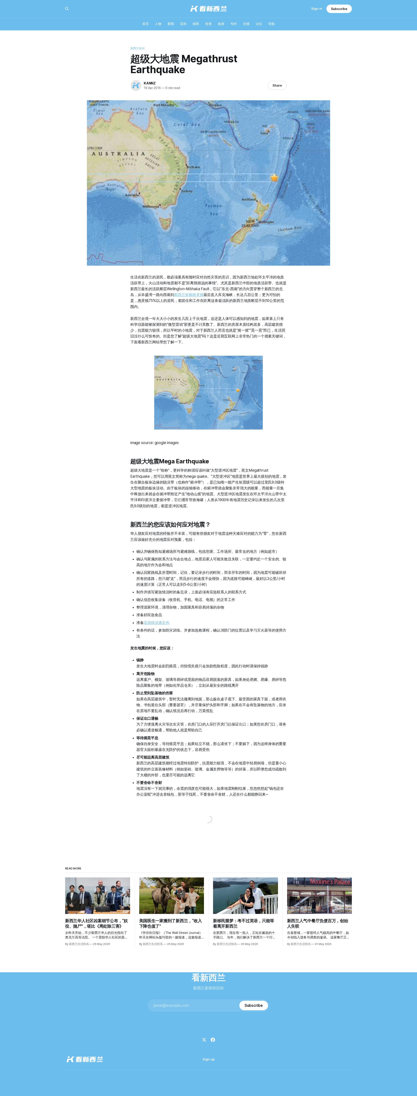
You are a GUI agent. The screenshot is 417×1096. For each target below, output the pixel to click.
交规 (246, 24)
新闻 (170, 24)
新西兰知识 (137, 48)
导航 (271, 24)
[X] (204, 1040)
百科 (183, 24)
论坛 (259, 24)
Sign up (209, 1059)
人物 (158, 24)
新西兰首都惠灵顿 (189, 295)
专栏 (233, 24)
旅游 (221, 24)
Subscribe (339, 9)
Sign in (316, 9)
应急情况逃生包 (156, 622)
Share (277, 85)
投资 (208, 24)
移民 (196, 24)
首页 (145, 24)
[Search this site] (67, 8)
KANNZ (150, 83)
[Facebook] (213, 1040)
